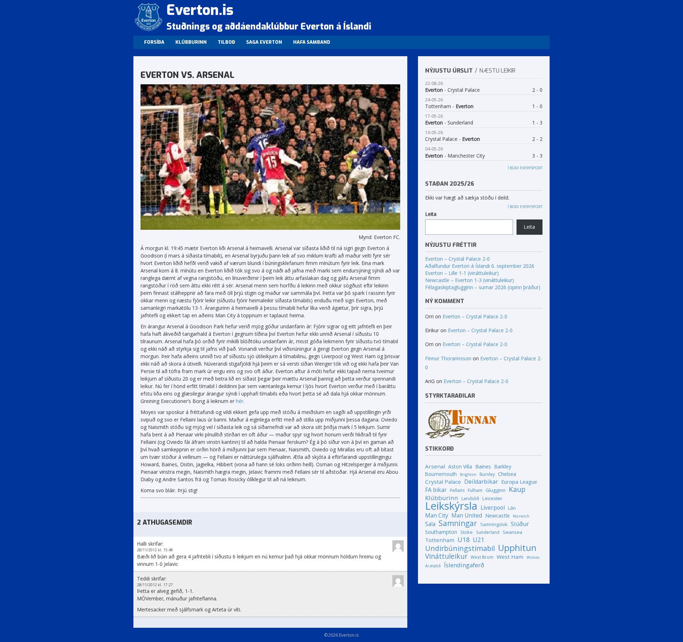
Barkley (502, 466)
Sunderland (487, 532)
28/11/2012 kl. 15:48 (155, 549)
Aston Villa (460, 466)
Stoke (466, 532)
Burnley (487, 474)
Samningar (458, 523)
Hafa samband (311, 42)
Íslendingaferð (464, 565)
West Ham (510, 556)
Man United (466, 515)
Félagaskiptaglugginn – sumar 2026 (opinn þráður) (482, 287)
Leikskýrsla (451, 506)
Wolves (532, 557)
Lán (512, 508)
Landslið (470, 498)
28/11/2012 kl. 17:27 (155, 584)
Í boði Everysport (525, 167)
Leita (430, 214)
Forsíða (154, 42)
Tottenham (439, 539)
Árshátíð (433, 565)
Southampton (441, 532)
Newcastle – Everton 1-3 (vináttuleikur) (469, 280)
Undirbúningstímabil (460, 548)
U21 (479, 539)
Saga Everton (264, 42)
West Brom (482, 557)
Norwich (521, 516)
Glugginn (495, 490)
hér (239, 401)
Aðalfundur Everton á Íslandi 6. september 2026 (479, 265)
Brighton (468, 474)
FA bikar (436, 490)
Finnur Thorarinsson (448, 358)
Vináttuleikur (446, 556)
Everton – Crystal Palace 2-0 (457, 258)
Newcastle (497, 515)
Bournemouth (441, 474)
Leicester (492, 498)
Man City (436, 515)
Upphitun (517, 547)
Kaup (517, 489)
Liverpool (493, 507)
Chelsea (507, 473)
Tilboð (226, 42)
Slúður (520, 524)
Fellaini (457, 490)
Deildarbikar (481, 482)
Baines (483, 466)
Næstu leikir (497, 70)
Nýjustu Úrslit (449, 70)
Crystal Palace (443, 481)
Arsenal (435, 466)
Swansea (512, 532)
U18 (463, 539)
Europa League (519, 481)
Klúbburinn (191, 42)
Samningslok (494, 524)
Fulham (475, 490)
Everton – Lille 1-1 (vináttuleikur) (462, 273)
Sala (430, 524)
